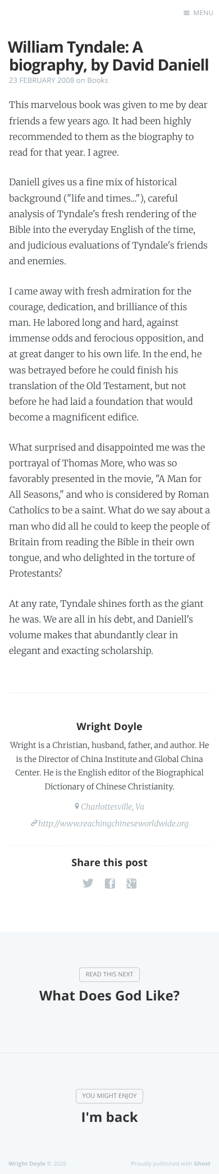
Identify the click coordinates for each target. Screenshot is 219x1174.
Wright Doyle (109, 726)
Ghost (202, 1163)
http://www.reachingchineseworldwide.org (113, 823)
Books (97, 80)
